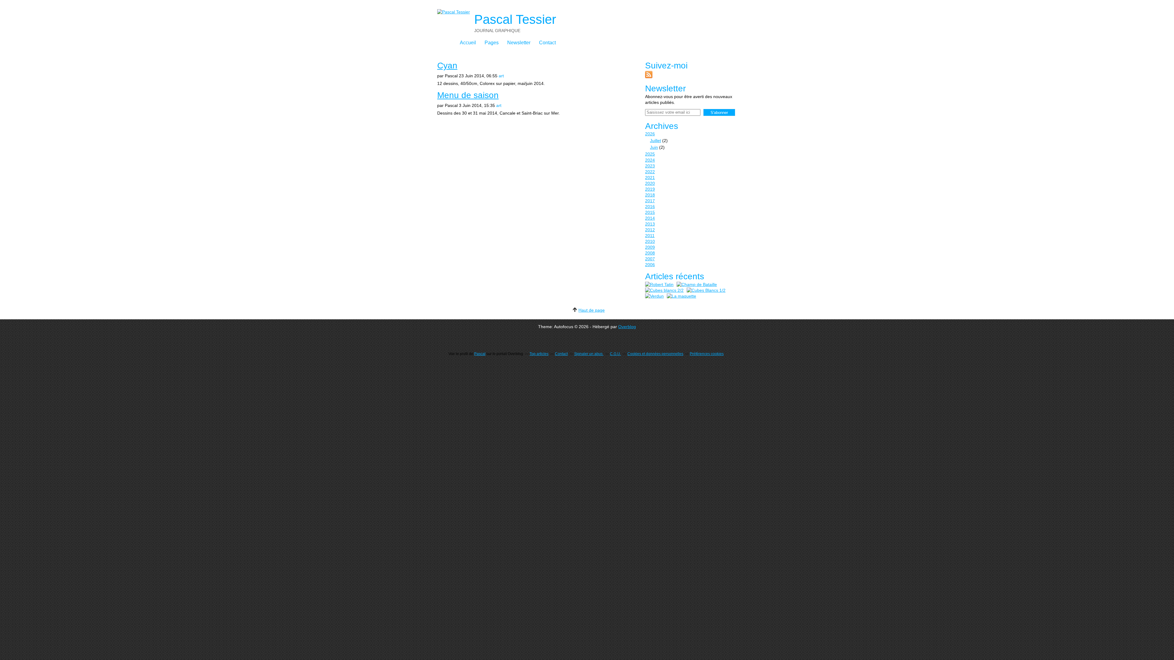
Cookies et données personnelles (655, 354)
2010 (650, 241)
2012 (650, 229)
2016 (650, 206)
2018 (650, 195)
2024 (650, 160)
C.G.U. (615, 354)
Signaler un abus (589, 354)
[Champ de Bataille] (697, 285)
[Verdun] (654, 296)
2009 (650, 247)
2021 (650, 177)
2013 (650, 224)
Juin (654, 147)
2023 (650, 165)
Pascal (479, 354)
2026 (650, 133)
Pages (492, 42)
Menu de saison (468, 95)
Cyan (447, 65)
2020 (650, 183)
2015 (650, 212)
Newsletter (518, 42)
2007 (650, 258)
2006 (650, 264)
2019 (650, 189)
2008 (650, 253)
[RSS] (648, 76)
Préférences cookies (707, 354)
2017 (650, 200)
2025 (650, 154)
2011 (650, 235)
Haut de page (591, 310)
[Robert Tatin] (659, 285)
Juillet (655, 140)
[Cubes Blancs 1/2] (706, 290)
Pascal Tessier (515, 19)
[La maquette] (681, 296)
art (501, 75)
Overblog (627, 326)
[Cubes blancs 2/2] (664, 290)
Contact (547, 42)
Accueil (468, 42)
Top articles (539, 354)
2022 (650, 171)
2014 (650, 218)
